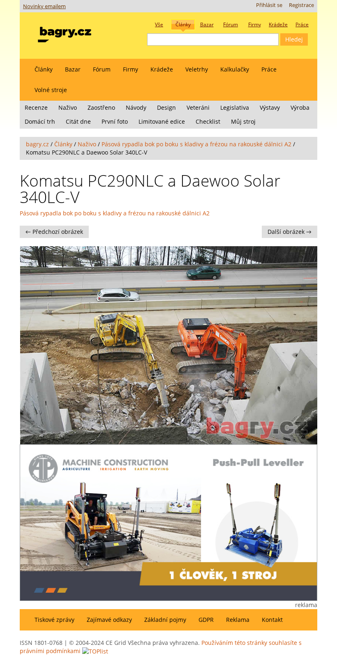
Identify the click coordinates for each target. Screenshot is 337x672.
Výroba (300, 107)
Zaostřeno (101, 107)
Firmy (130, 69)
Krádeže (161, 69)
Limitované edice (161, 121)
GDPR (206, 620)
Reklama (237, 620)
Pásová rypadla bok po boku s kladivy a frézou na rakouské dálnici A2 (196, 144)
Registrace (301, 5)
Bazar (73, 69)
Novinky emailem (44, 6)
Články (44, 69)
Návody (136, 107)
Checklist (208, 121)
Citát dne (78, 121)
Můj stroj (243, 121)
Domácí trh (40, 121)
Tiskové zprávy (54, 620)
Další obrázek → (290, 232)
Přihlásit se (269, 5)
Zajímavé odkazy (109, 620)
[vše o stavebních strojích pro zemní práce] (64, 33)
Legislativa (234, 107)
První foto (115, 121)
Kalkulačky (234, 69)
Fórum (102, 69)
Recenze (36, 107)
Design (166, 107)
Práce (269, 69)
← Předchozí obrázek (54, 232)
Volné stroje (51, 90)
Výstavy (270, 107)
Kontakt (272, 620)
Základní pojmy (165, 620)
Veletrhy (196, 69)
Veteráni (198, 107)
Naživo (67, 107)
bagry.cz (37, 144)
